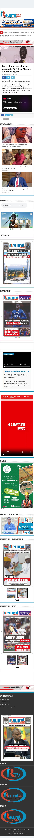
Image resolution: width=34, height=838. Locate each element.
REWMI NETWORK (24, 835)
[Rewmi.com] (11, 14)
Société (7, 35)
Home (2, 35)
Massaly (6, 119)
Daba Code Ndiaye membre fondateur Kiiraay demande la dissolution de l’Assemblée (14, 145)
